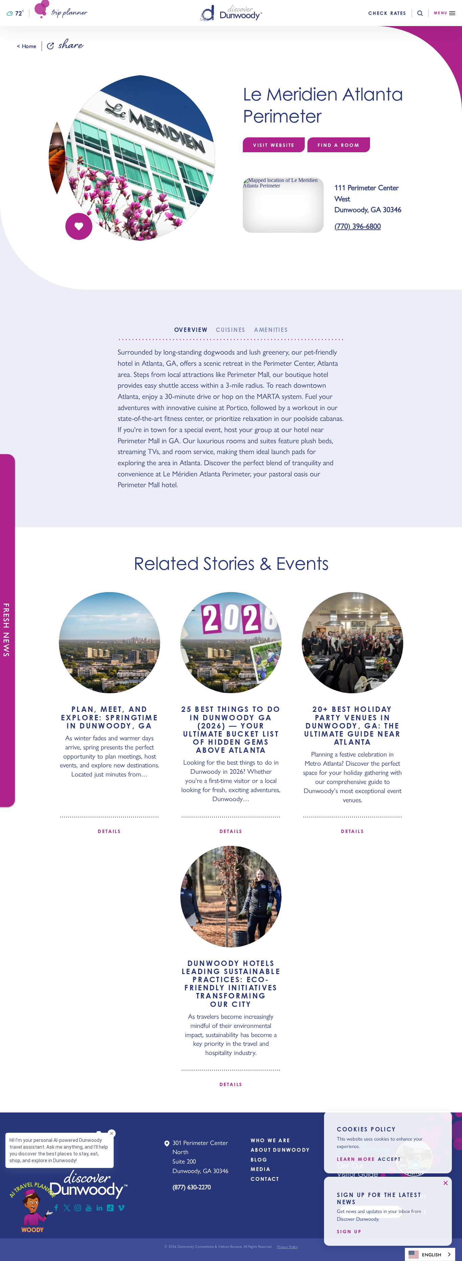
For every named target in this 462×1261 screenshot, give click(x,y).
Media (261, 1169)
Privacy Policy (287, 1246)
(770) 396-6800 (357, 225)
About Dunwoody (280, 1150)
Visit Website (274, 145)
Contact (265, 1179)
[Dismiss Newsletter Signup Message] (445, 1183)
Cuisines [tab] (231, 330)
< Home (26, 46)
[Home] (231, 13)
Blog (259, 1159)
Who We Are (271, 1140)
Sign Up (349, 1231)
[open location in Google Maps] (283, 204)
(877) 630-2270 (191, 1186)
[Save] (78, 226)
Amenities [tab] (271, 330)
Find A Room (339, 145)
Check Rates (387, 13)
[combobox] (430, 1254)
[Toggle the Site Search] (425, 13)
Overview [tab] (191, 330)
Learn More (356, 1159)
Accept (389, 1159)
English (431, 1254)
